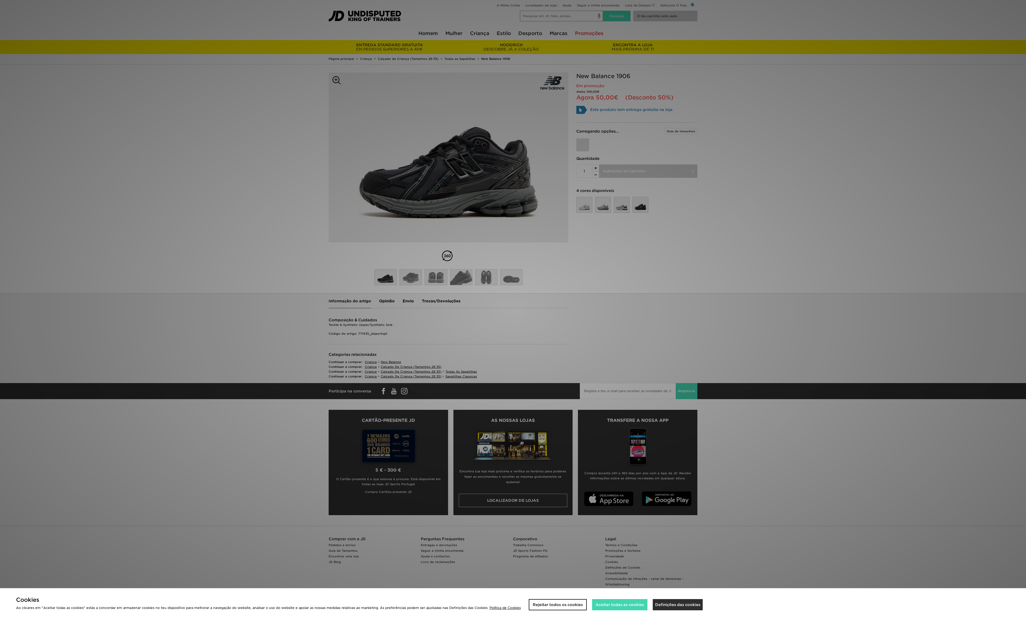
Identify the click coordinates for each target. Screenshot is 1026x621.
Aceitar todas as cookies (620, 605)
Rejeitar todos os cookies (558, 605)
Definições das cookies (677, 605)
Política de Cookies (505, 608)
